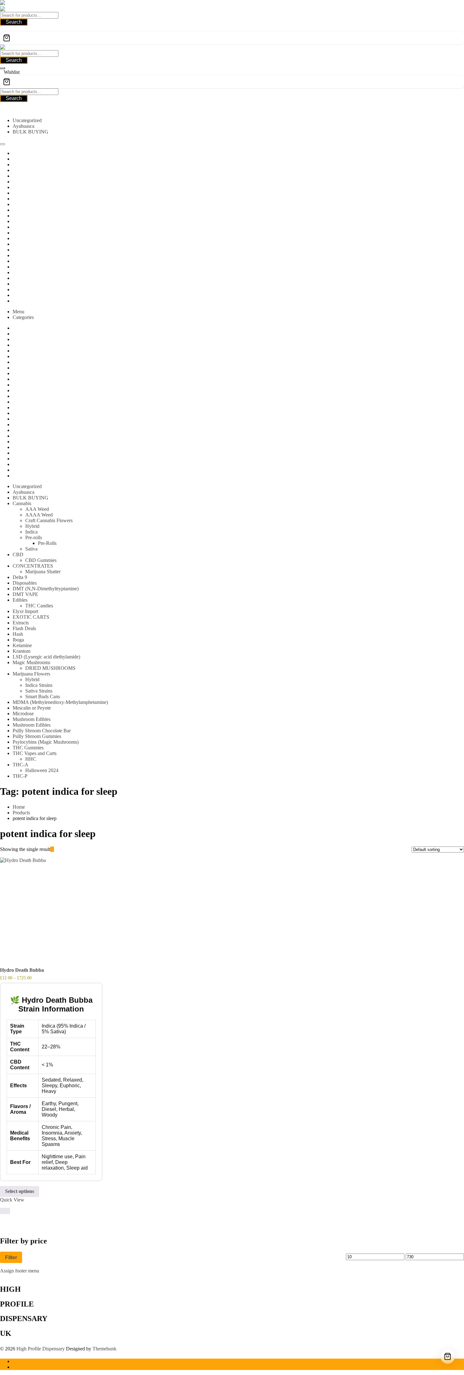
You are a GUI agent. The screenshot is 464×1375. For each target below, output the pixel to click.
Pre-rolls (33, 537)
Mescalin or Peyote (32, 708)
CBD (18, 554)
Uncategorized (27, 120)
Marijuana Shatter (43, 571)
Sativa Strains (38, 690)
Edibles (20, 600)
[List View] (56, 849)
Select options (19, 1191)
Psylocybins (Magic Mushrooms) (46, 742)
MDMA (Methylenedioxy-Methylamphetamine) (60, 702)
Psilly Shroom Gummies (37, 736)
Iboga (18, 639)
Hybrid (32, 526)
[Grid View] (52, 849)
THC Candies (39, 605)
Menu (18, 311)
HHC (30, 759)
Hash (18, 634)
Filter (11, 1257)
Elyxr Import (25, 611)
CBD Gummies (41, 560)
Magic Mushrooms (31, 662)
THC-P (20, 776)
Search (14, 22)
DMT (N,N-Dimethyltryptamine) (46, 588)
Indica (31, 531)
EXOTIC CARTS (31, 617)
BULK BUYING (30, 131)
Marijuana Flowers (31, 673)
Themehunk (104, 1348)
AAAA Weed (39, 514)
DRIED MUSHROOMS (50, 668)
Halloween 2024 (41, 770)
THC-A (20, 764)
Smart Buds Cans (42, 696)
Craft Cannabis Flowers (49, 520)
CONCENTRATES (33, 566)
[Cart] (232, 38)
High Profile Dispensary (40, 1348)
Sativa (31, 549)
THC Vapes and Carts (35, 753)
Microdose (23, 713)
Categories (23, 317)
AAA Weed (37, 509)
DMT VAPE (25, 594)
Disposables (25, 583)
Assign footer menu (19, 1270)
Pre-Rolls (47, 543)
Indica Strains (38, 685)
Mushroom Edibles (32, 719)
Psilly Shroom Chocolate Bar (42, 730)
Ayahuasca (23, 126)
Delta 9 (20, 577)
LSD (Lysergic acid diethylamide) (46, 656)
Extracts (21, 622)
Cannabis (22, 503)
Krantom (21, 651)
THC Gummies (28, 747)
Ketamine (22, 645)
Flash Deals (24, 628)
